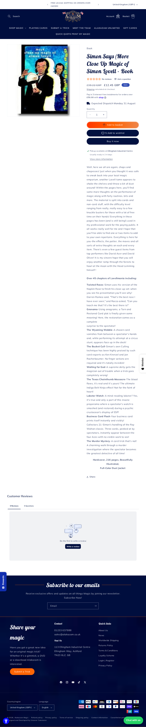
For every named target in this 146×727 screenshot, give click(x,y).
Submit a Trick (22, 671)
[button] (10, 16)
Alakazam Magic (22, 718)
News (101, 635)
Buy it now (113, 141)
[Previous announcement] (47, 4)
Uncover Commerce (38, 720)
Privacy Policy (105, 665)
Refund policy (36, 718)
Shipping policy (82, 718)
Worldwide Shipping (108, 640)
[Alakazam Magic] (73, 16)
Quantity (91, 109)
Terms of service (66, 718)
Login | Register (106, 660)
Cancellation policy (118, 718)
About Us (103, 630)
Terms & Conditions (108, 650)
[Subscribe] (95, 606)
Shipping (90, 89)
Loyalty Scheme (106, 655)
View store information (101, 159)
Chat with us (133, 720)
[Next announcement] (98, 4)
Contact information (99, 718)
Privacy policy (51, 718)
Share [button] (92, 476)
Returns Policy (106, 645)
